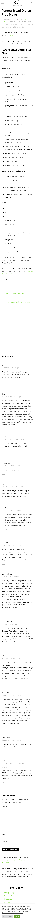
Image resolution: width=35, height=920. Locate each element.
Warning (7, 902)
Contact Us (8, 899)
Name (4, 834)
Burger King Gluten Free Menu (15, 293)
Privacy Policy (9, 893)
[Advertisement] (17, 333)
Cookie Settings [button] (7, 916)
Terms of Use (9, 896)
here (11, 35)
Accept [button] (17, 916)
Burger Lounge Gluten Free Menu (19, 302)
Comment (6, 806)
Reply (3, 384)
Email (4, 841)
